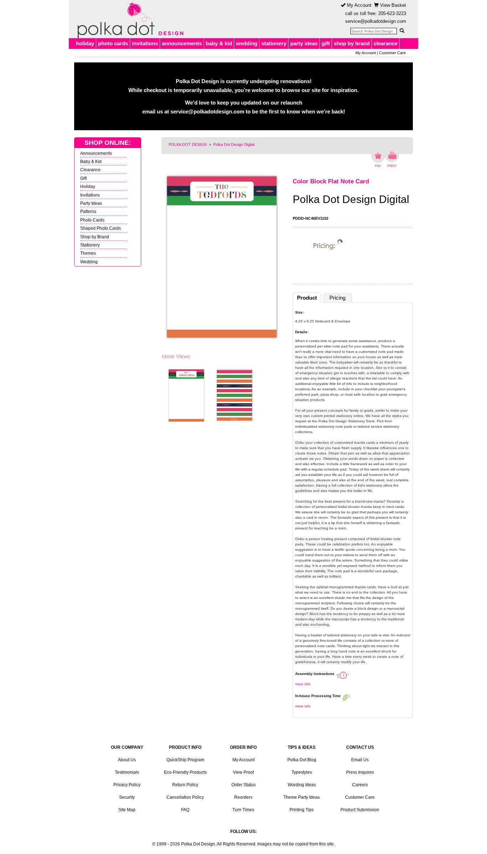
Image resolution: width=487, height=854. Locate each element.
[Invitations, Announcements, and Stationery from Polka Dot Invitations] (128, 19)
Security (127, 797)
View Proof (243, 772)
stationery (273, 43)
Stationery (90, 245)
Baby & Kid (91, 161)
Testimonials (127, 772)
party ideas (304, 43)
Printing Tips (301, 809)
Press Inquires (360, 772)
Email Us (360, 759)
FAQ (185, 809)
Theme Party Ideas (301, 797)
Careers (360, 784)
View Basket (392, 5)
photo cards (113, 43)
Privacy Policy (126, 784)
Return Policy (185, 784)
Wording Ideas (302, 784)
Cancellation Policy (185, 797)
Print (392, 159)
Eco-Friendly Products (185, 772)
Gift (83, 178)
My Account (358, 5)
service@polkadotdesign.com (375, 21)
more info (303, 684)
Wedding (89, 261)
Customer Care (392, 53)
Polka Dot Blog (301, 759)
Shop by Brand (94, 236)
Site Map (126, 809)
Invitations (90, 195)
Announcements (96, 153)
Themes (88, 253)
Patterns (88, 211)
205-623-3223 (392, 13)
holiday (85, 43)
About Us (127, 759)
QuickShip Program (185, 759)
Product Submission (359, 809)
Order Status (243, 784)
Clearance (90, 169)
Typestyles (302, 772)
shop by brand (352, 43)
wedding (246, 43)
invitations (145, 43)
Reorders (243, 797)
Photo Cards (92, 220)
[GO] (401, 30)
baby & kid (219, 43)
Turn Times (243, 809)
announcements (182, 43)
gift (326, 43)
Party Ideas (91, 203)
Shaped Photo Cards (100, 228)
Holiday (87, 186)
